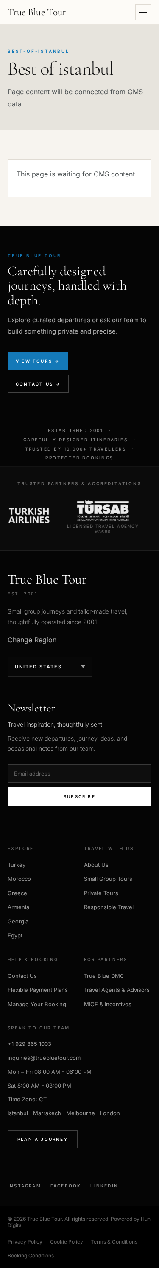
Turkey (16, 864)
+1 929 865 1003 (29, 1043)
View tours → (38, 361)
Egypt (15, 935)
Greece (17, 893)
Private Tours (101, 893)
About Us (96, 864)
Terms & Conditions (114, 1241)
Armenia (18, 907)
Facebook (65, 1185)
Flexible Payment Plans (38, 989)
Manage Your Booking (37, 1004)
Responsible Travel (109, 907)
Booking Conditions (31, 1255)
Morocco (19, 878)
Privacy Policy (25, 1241)
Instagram (24, 1185)
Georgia (18, 921)
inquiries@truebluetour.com (44, 1057)
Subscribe (79, 796)
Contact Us (22, 975)
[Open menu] (143, 12)
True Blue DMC (104, 975)
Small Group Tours (108, 878)
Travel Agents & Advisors (117, 989)
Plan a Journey (42, 1139)
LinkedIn (104, 1185)
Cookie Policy (66, 1241)
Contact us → (38, 383)
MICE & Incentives (107, 1004)
